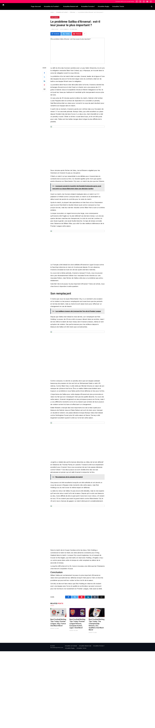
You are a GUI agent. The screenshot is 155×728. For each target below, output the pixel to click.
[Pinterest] (44, 85)
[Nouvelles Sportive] (10, 6)
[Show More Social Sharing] (84, 34)
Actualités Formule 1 (88, 6)
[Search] (151, 6)
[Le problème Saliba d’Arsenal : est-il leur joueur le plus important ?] (77, 51)
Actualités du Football (51, 6)
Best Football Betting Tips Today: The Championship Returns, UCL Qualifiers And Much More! (96, 624)
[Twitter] (44, 77)
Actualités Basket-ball (70, 6)
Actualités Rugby (103, 6)
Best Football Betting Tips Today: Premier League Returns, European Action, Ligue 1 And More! (77, 623)
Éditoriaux (54, 17)
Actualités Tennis (118, 6)
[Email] (44, 89)
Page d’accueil (36, 6)
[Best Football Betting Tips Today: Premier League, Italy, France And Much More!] (58, 612)
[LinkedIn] (44, 81)
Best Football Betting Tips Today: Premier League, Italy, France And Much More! (58, 622)
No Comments (65, 29)
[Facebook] (44, 73)
